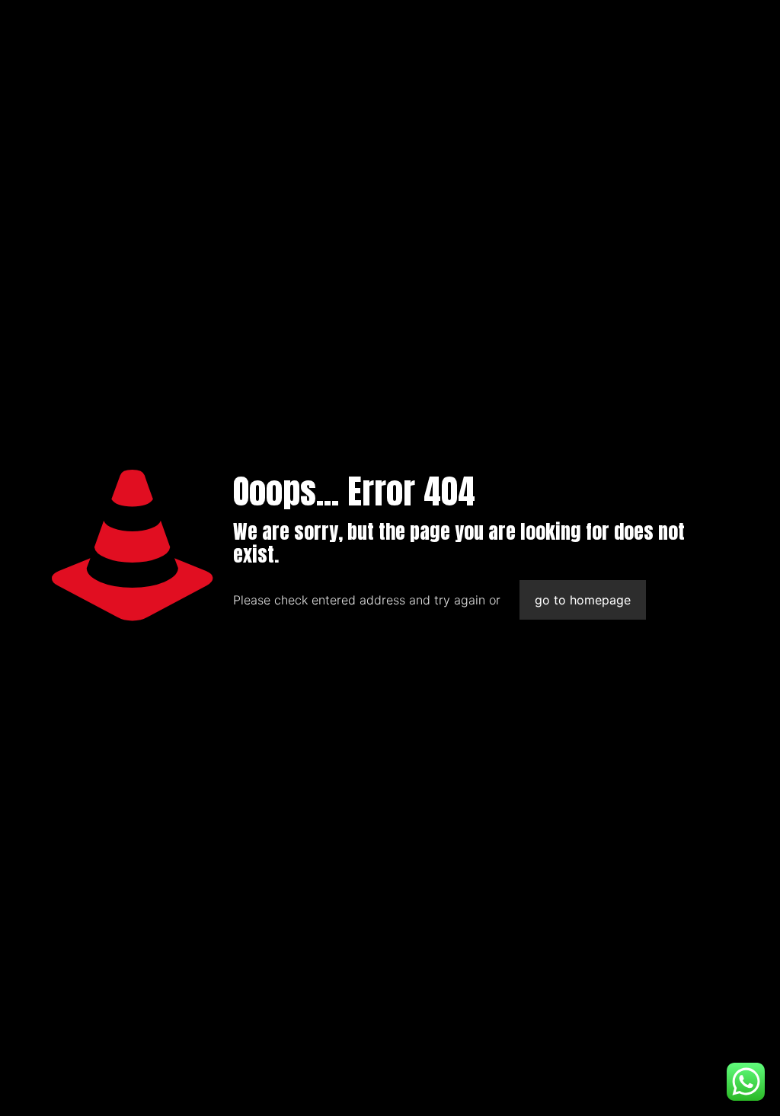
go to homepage (583, 599)
